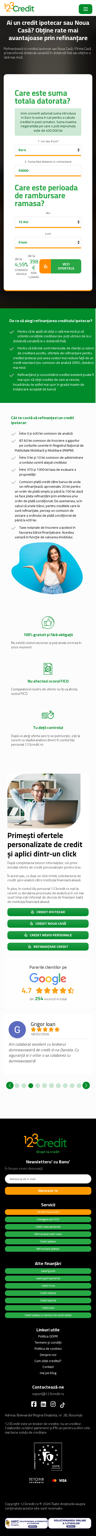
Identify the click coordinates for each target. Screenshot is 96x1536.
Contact (48, 1367)
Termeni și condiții (48, 1342)
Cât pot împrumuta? (48, 1211)
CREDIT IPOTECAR (50, 912)
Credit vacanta (48, 1300)
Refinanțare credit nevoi (48, 1234)
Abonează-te (48, 1191)
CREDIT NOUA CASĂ (50, 923)
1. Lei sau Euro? (48, 141)
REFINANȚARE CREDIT (50, 946)
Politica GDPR (48, 1336)
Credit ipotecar (48, 1241)
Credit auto (48, 1307)
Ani (48, 213)
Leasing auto (48, 1270)
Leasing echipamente (48, 1278)
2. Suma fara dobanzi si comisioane (48, 161)
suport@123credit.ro (48, 1394)
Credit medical (48, 1293)
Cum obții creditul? (48, 1361)
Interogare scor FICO (48, 1219)
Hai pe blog (48, 1373)
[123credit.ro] (21, 9)
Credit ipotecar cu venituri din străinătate (48, 1315)
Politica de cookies (48, 1348)
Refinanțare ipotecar (48, 1248)
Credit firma (48, 1285)
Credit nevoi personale (48, 1226)
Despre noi (48, 1354)
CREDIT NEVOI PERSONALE (51, 935)
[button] (17, 1085)
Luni (48, 233)
